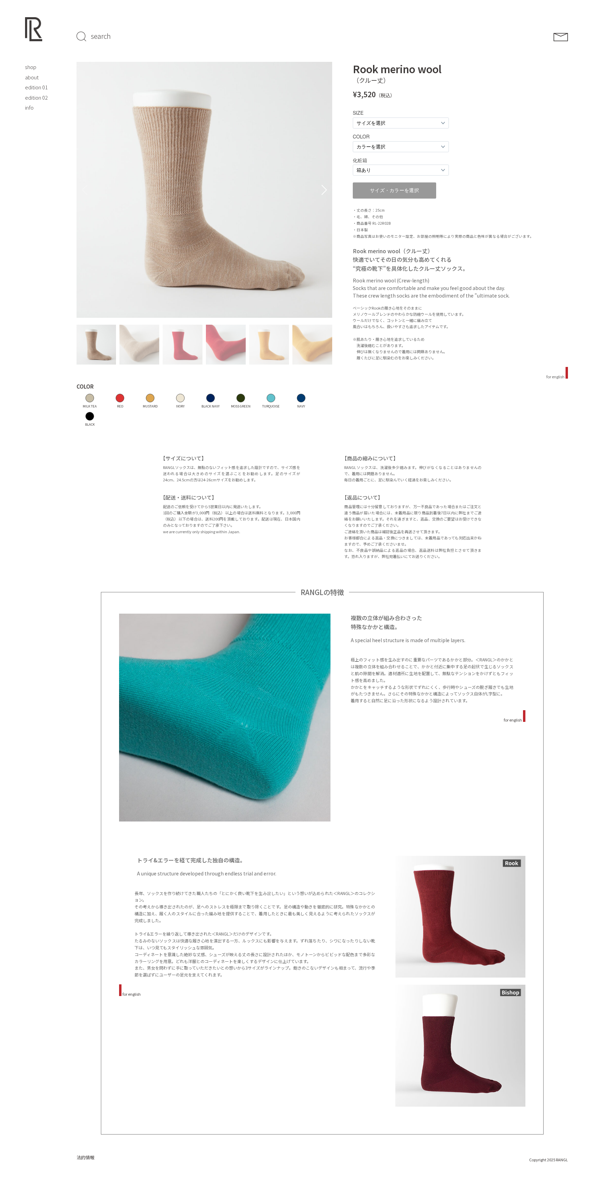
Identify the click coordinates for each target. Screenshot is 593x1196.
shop (30, 66)
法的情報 (85, 1157)
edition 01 (36, 87)
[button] (324, 190)
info (29, 107)
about (32, 77)
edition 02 (36, 97)
